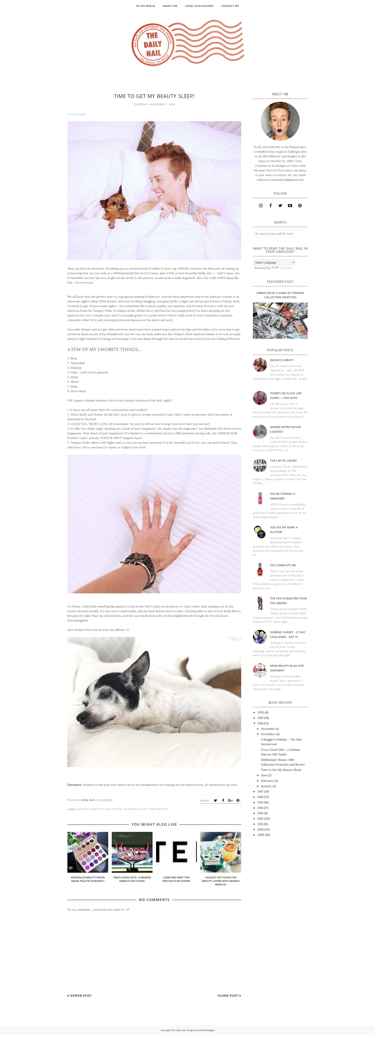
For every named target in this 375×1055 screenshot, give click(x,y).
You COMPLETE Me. (283, 565)
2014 (260, 808)
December (268, 729)
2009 (260, 835)
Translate (285, 268)
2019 (260, 718)
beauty (84, 809)
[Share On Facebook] (223, 800)
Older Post (228, 995)
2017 (260, 791)
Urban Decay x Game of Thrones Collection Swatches (280, 295)
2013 (260, 813)
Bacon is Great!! (282, 360)
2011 (260, 824)
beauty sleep (101, 809)
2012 (260, 818)
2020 (260, 712)
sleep (143, 809)
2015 (260, 802)
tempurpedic (158, 809)
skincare (130, 809)
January (266, 786)
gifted (117, 809)
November (268, 734)
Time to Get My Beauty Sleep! (281, 770)
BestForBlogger (207, 1030)
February (267, 781)
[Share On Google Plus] (230, 800)
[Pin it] (238, 800)
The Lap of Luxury (283, 460)
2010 (260, 829)
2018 (260, 723)
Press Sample (76, 114)
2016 (260, 797)
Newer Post (81, 995)
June (264, 775)
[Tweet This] (215, 800)
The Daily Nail (178, 1030)
